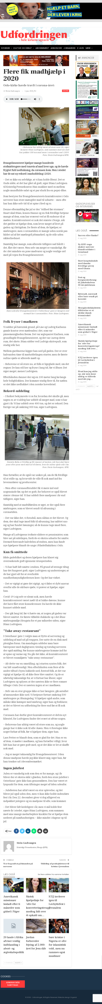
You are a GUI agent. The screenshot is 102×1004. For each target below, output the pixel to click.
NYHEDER (5, 48)
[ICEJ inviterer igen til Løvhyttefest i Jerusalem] (59, 885)
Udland (65, 91)
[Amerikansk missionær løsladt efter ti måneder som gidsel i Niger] (13, 885)
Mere (88, 48)
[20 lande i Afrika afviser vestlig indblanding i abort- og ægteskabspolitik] (13, 926)
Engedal (74, 997)
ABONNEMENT (42, 48)
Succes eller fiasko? (88, 235)
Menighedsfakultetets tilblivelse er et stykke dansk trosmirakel (89, 311)
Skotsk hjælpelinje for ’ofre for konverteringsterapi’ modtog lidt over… (89, 345)
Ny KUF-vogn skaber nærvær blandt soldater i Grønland (86, 248)
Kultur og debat (23, 48)
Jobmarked (69, 48)
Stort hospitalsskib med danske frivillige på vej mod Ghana (88, 264)
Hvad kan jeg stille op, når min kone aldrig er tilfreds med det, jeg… (87, 375)
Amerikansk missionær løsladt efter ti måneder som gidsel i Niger (87, 328)
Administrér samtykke (13, 984)
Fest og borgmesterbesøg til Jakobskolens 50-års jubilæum (87, 281)
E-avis (80, 48)
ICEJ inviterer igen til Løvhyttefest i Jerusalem (88, 360)
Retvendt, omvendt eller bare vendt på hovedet (87, 297)
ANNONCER (56, 48)
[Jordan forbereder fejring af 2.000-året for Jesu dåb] (36, 926)
